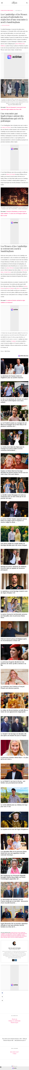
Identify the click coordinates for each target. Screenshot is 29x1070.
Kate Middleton (8, 935)
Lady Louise (24, 270)
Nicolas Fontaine (5, 25)
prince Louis (19, 288)
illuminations (9, 933)
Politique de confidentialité (14, 1021)
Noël (20, 936)
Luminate (14, 341)
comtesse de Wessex (6, 127)
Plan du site (14, 1019)
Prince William (11, 937)
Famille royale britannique (7, 10)
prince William (18, 43)
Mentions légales (14, 1022)
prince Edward (10, 268)
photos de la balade (10, 174)
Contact (14, 1053)
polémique (24, 936)
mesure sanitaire (15, 936)
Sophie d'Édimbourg (19, 937)
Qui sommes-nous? (14, 1052)
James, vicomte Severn (6, 272)
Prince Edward (4, 937)
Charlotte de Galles (15, 932)
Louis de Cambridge (16, 935)
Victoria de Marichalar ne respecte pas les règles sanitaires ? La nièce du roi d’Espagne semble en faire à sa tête (14, 213)
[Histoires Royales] (14, 2)
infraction (15, 933)
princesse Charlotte (10, 288)
